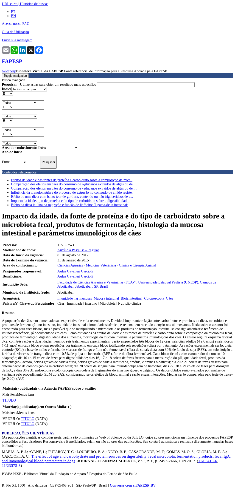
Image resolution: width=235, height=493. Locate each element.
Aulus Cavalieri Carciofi (75, 271)
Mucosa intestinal (106, 298)
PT (13, 12)
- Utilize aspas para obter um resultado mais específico (49, 84)
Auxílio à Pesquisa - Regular (78, 250)
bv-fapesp (9, 71)
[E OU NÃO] (7, 93)
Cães (169, 298)
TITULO (9, 400)
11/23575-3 (11, 465)
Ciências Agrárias (70, 265)
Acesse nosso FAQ (16, 24)
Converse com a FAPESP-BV (133, 485)
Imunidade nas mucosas (74, 298)
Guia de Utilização (15, 32)
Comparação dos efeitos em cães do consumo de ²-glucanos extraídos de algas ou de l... (74, 184)
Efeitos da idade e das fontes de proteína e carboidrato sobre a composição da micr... (71, 180)
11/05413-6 (207, 461)
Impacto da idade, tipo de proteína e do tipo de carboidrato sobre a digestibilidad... (70, 201)
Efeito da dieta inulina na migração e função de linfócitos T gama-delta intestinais (69, 205)
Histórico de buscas (34, 4)
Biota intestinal (131, 298)
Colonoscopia (154, 298)
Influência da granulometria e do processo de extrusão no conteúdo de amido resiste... (72, 192)
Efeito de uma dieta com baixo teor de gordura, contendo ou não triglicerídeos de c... (72, 196)
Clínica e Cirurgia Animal (137, 265)
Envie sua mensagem (17, 40)
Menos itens (25, 394)
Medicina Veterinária (101, 265)
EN (13, 16)
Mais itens (9, 394)
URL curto (9, 4)
